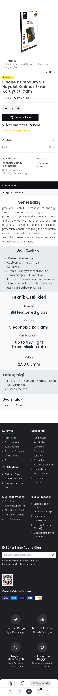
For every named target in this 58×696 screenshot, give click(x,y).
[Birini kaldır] (6, 109)
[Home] (10, 690)
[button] (52, 555)
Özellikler (7, 140)
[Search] (19, 690)
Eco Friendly (39, 478)
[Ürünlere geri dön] (50, 72)
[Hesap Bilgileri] (47, 691)
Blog (6, 487)
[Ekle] (19, 109)
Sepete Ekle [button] (22, 117)
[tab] (29, 192)
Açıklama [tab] (10, 185)
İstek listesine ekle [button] (16, 124)
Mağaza (12, 61)
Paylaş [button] (36, 124)
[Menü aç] (29, 691)
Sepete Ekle (42, 683)
